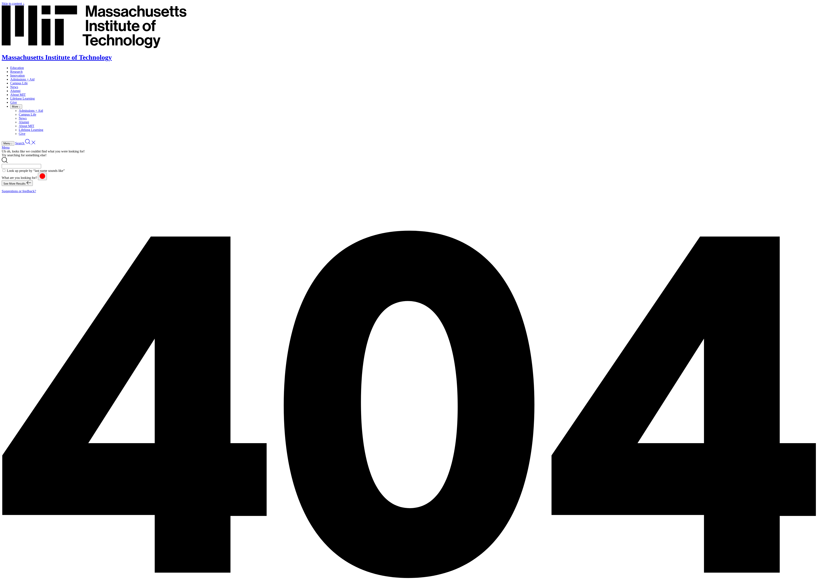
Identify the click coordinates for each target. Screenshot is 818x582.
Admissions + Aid (22, 79)
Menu (6, 147)
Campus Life (19, 83)
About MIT (18, 94)
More (16, 106)
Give (13, 102)
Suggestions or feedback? (19, 191)
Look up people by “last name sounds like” (36, 170)
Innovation (17, 75)
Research (16, 71)
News (14, 87)
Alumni (15, 91)
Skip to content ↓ (13, 3)
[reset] (42, 176)
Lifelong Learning (22, 98)
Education (17, 68)
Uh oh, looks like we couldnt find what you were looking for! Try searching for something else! (43, 153)
